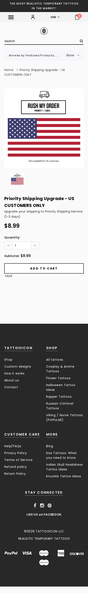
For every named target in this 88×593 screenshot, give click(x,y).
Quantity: (12, 237)
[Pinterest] (50, 505)
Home (8, 70)
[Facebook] (35, 505)
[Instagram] (42, 505)
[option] (44, 128)
